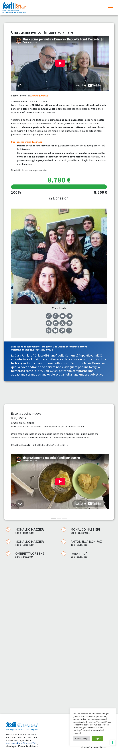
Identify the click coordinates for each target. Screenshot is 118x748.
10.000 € (48, 349)
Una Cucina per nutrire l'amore (70, 346)
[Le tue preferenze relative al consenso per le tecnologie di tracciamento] (113, 743)
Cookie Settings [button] (81, 738)
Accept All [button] (97, 738)
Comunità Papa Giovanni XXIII (21, 743)
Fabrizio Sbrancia (39, 95)
